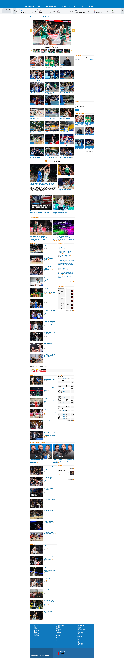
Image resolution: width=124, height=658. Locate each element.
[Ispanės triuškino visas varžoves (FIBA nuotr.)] (36, 263)
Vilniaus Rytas (80, 633)
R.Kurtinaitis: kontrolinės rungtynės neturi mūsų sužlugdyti (50, 268)
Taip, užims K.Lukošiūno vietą (81, 104)
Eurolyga (36, 628)
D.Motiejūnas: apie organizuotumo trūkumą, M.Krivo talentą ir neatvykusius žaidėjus (50, 290)
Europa (35, 631)
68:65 (64, 418)
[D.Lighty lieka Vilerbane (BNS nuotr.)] (36, 619)
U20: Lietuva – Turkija (49, 145)
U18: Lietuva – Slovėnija (35, 131)
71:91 (64, 397)
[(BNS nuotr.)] (36, 575)
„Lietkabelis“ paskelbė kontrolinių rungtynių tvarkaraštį (49, 591)
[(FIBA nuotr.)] (36, 417)
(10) (60, 215)
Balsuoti (76, 110)
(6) (37, 213)
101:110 (64, 378)
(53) (53, 269)
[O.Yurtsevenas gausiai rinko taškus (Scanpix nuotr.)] (36, 340)
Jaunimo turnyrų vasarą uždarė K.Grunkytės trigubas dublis (49, 355)
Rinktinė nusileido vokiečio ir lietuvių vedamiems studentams (49, 344)
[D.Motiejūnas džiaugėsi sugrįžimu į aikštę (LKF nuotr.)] (36, 296)
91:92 (64, 416)
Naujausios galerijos (80, 113)
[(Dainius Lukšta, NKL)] (36, 608)
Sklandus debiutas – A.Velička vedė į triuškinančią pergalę (49, 378)
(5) (49, 259)
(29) (54, 184)
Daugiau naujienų (33, 622)
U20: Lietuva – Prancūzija (65, 157)
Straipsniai (58, 626)
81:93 (64, 382)
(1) (48, 240)
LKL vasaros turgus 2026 (64, 175)
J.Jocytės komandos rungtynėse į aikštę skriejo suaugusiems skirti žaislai (50, 468)
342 (59, 161)
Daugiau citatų (70, 479)
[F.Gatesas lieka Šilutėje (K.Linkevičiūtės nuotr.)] (36, 285)
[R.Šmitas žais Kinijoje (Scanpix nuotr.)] (36, 586)
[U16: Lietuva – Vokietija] (89, 142)
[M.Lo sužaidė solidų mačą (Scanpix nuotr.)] (36, 252)
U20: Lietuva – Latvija (49, 157)
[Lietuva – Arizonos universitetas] (79, 130)
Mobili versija (41, 655)
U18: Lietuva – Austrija (65, 105)
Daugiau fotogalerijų (89, 151)
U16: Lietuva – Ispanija (35, 80)
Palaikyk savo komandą (60, 631)
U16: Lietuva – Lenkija (35, 105)
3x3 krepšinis (36, 635)
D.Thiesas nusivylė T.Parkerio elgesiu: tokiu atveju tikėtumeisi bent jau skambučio (50, 569)
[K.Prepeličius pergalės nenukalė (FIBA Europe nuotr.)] (36, 329)
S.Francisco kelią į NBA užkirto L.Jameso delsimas (49, 389)
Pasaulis (35, 632)
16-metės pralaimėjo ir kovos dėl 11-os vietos (49, 533)
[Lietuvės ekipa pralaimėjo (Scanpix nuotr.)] (36, 474)
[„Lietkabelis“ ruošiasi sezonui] (36, 597)
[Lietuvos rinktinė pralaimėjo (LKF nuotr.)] (36, 351)
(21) (51, 293)
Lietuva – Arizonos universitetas (67, 66)
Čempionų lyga (58, 639)
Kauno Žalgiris (80, 632)
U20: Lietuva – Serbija (35, 157)
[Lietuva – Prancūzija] (79, 142)
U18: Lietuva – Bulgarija (65, 118)
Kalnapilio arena (48, 131)
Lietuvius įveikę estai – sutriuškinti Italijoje (49, 300)
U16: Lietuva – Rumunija (65, 92)
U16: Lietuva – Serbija (49, 105)
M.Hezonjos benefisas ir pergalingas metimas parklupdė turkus (49, 558)
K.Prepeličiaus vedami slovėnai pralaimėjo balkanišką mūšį (49, 323)
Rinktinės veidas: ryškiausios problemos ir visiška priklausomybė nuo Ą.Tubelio (65, 248)
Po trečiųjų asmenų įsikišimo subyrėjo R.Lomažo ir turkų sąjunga (50, 411)
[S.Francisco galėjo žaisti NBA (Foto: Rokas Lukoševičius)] (36, 395)
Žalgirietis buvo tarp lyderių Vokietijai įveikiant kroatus (50, 246)
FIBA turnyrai (36, 633)
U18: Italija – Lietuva (34, 118)
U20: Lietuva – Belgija (35, 145)
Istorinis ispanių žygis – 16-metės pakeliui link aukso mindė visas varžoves (49, 257)
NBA (35, 629)
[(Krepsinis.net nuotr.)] (36, 496)
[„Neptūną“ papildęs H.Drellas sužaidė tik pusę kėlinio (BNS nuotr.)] (36, 307)
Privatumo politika (34, 655)
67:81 (64, 400)
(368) (72, 175)
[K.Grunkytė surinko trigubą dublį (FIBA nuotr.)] (36, 362)
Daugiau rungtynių (69, 310)
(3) (48, 247)
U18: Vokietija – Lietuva (50, 118)
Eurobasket (36, 634)
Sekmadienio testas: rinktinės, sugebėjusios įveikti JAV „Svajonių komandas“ (39, 212)
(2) (54, 379)
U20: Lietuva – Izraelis (64, 131)
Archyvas (91, 110)
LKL (35, 626)
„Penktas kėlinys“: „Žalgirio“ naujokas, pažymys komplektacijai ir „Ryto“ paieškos (63, 461)
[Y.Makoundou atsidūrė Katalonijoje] (36, 428)
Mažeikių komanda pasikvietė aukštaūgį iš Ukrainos (49, 400)
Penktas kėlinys (58, 629)
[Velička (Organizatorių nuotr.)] (36, 384)
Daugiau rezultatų (70, 420)
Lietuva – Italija (33, 92)
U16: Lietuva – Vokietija (65, 80)
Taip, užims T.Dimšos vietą (80, 106)
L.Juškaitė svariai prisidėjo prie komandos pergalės (50, 479)
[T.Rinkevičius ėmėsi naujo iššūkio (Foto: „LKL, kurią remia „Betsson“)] (36, 439)
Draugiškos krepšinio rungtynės (37, 442)
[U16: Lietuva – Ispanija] (89, 130)
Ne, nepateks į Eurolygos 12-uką (82, 107)
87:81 (64, 391)
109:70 (64, 394)
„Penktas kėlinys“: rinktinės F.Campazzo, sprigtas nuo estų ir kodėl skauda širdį (40, 461)
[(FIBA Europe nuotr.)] (36, 529)
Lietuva (35, 627)
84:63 (64, 414)
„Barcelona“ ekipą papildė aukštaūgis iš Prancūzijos (50, 421)
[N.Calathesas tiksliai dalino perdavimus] (36, 318)
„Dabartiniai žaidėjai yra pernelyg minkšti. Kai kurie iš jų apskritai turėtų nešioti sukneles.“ (64, 472)
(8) (47, 491)
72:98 (64, 402)
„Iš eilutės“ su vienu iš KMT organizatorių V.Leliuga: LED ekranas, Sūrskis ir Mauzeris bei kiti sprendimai (63, 238)
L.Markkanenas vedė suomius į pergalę (49, 522)
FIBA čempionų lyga (81, 639)
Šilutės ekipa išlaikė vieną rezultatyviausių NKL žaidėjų (50, 279)
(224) (51, 347)
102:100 (64, 410)
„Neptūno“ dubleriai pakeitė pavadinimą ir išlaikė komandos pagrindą (49, 602)
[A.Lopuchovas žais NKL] (36, 406)
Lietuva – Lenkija (63, 145)
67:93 (64, 386)
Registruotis (90, 6)
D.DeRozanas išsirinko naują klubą (49, 500)
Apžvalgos (58, 627)
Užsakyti (92, 59)
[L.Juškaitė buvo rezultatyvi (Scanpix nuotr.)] (36, 485)
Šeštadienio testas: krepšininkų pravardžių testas (49, 490)
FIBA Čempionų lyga (81, 629)
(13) (49, 390)
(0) (59, 474)
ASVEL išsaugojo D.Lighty (48, 612)
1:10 (64, 406)
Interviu (57, 628)
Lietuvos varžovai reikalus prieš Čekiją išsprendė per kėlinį (50, 334)
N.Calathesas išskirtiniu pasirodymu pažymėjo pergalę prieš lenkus (49, 312)
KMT (57, 640)
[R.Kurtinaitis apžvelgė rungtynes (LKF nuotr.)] (36, 274)
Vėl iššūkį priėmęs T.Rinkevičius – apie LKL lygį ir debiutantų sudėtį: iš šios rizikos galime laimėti (50, 433)
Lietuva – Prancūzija (49, 80)
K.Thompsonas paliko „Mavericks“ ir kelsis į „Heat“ (49, 547)
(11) (44, 470)
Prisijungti (97, 6)
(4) (47, 335)
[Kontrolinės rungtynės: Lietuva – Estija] (89, 118)
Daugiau (71, 281)
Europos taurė (36, 630)
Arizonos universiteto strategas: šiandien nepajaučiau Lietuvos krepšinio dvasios (61, 212)
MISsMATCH (58, 630)
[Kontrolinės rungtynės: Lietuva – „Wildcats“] (79, 118)
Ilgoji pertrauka (58, 632)
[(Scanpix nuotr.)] (36, 507)
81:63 (64, 388)
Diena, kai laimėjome (34, 217)
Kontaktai (47, 655)
